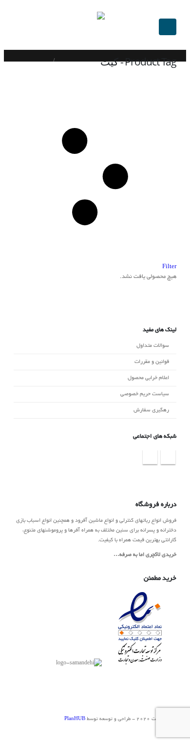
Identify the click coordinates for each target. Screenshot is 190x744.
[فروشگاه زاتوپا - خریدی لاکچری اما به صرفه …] (86, 27)
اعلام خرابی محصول (148, 378)
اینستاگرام (168, 456)
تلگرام (150, 456)
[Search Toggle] (8, 27)
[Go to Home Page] (63, 60)
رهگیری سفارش (151, 410)
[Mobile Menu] (167, 27)
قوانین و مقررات (151, 362)
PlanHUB (74, 719)
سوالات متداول (152, 346)
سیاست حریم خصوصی (144, 394)
